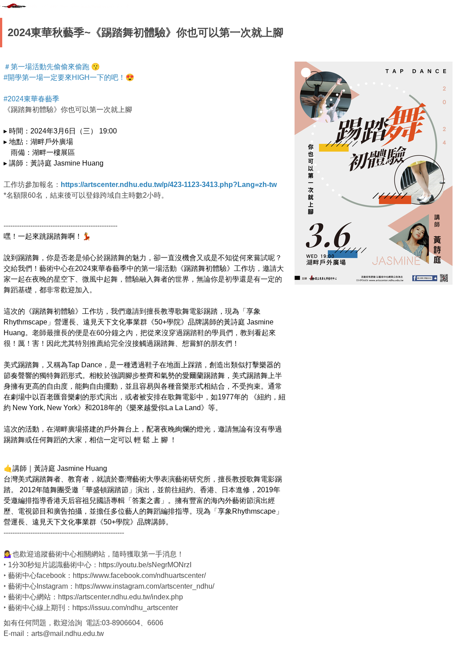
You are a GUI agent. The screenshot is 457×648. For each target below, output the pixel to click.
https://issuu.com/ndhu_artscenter (125, 607)
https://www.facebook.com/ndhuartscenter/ (139, 575)
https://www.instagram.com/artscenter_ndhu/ (144, 586)
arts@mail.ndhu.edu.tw (67, 633)
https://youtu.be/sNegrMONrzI (145, 565)
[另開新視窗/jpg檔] (374, 173)
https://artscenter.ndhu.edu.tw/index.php (120, 597)
